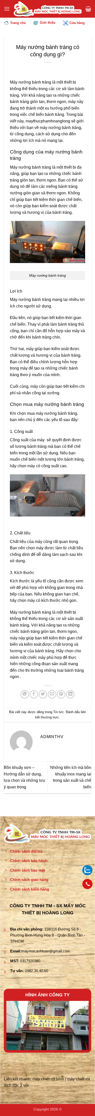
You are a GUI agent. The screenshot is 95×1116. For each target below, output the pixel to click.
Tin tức (58, 712)
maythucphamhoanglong (48, 121)
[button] (7, 9)
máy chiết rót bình (48, 1079)
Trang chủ (18, 23)
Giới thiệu (47, 22)
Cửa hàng (77, 23)
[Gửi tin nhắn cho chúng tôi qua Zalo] (87, 870)
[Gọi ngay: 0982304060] (87, 884)
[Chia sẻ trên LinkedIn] (70, 694)
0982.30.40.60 (36, 971)
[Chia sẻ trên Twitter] (43, 694)
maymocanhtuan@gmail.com (45, 951)
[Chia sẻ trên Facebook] (34, 694)
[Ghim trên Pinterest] (61, 694)
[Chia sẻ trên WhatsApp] (25, 694)
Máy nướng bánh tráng (30, 82)
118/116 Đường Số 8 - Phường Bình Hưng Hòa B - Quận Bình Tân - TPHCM (47, 935)
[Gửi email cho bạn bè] (52, 694)
